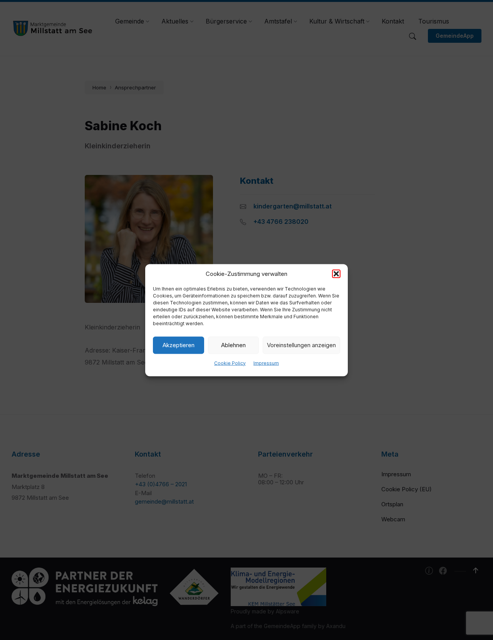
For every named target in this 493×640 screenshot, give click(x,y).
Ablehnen (233, 345)
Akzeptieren (179, 345)
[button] (336, 273)
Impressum (266, 363)
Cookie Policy (230, 363)
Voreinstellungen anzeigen (301, 345)
